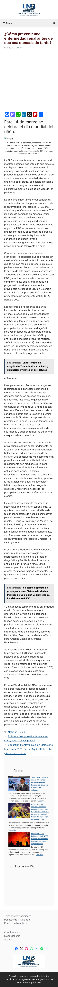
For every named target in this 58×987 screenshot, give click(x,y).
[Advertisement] (29, 81)
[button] (54, 23)
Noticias (12, 732)
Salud (22, 732)
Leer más (42, 801)
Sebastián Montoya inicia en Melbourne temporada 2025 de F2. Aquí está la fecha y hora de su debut (28, 749)
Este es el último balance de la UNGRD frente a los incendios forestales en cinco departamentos (39, 839)
